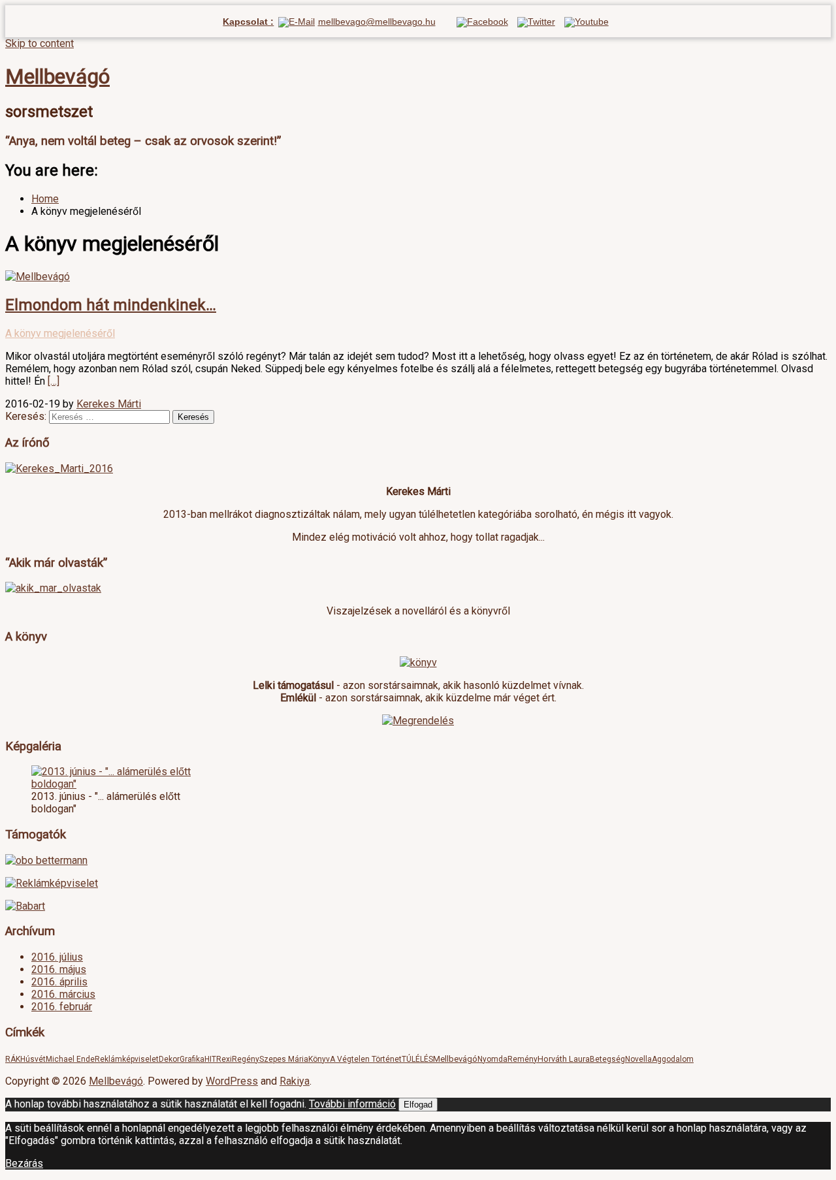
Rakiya (295, 1081)
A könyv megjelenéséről (60, 333)
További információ (352, 1104)
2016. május (58, 969)
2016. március (63, 994)
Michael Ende (70, 1059)
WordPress (232, 1081)
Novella (638, 1059)
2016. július (57, 957)
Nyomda (492, 1059)
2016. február (61, 1006)
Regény (245, 1059)
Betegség (607, 1059)
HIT (210, 1059)
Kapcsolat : (248, 21)
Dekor (169, 1059)
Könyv (319, 1059)
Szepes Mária (283, 1059)
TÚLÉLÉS (417, 1059)
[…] (53, 381)
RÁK (12, 1059)
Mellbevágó (57, 76)
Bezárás (24, 1163)
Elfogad (418, 1104)
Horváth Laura (564, 1059)
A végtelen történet (366, 1059)
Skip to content (39, 43)
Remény (522, 1059)
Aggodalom (673, 1059)
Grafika (192, 1059)
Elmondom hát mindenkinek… (110, 305)
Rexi (224, 1059)
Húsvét (33, 1059)
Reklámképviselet (127, 1059)
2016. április (59, 982)
